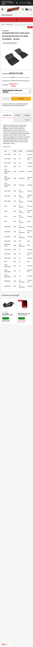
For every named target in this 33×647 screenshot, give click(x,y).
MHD (19, 311)
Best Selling (18, 104)
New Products (10, 105)
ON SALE (16, 105)
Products (22, 105)
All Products (11, 104)
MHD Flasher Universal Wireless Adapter (24, 314)
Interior (4, 105)
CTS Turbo (5, 311)
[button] (27, 9)
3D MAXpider (5, 31)
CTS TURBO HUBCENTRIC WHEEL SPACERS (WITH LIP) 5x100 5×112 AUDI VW (8, 315)
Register (29, 3)
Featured (25, 104)
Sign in (28, 2)
